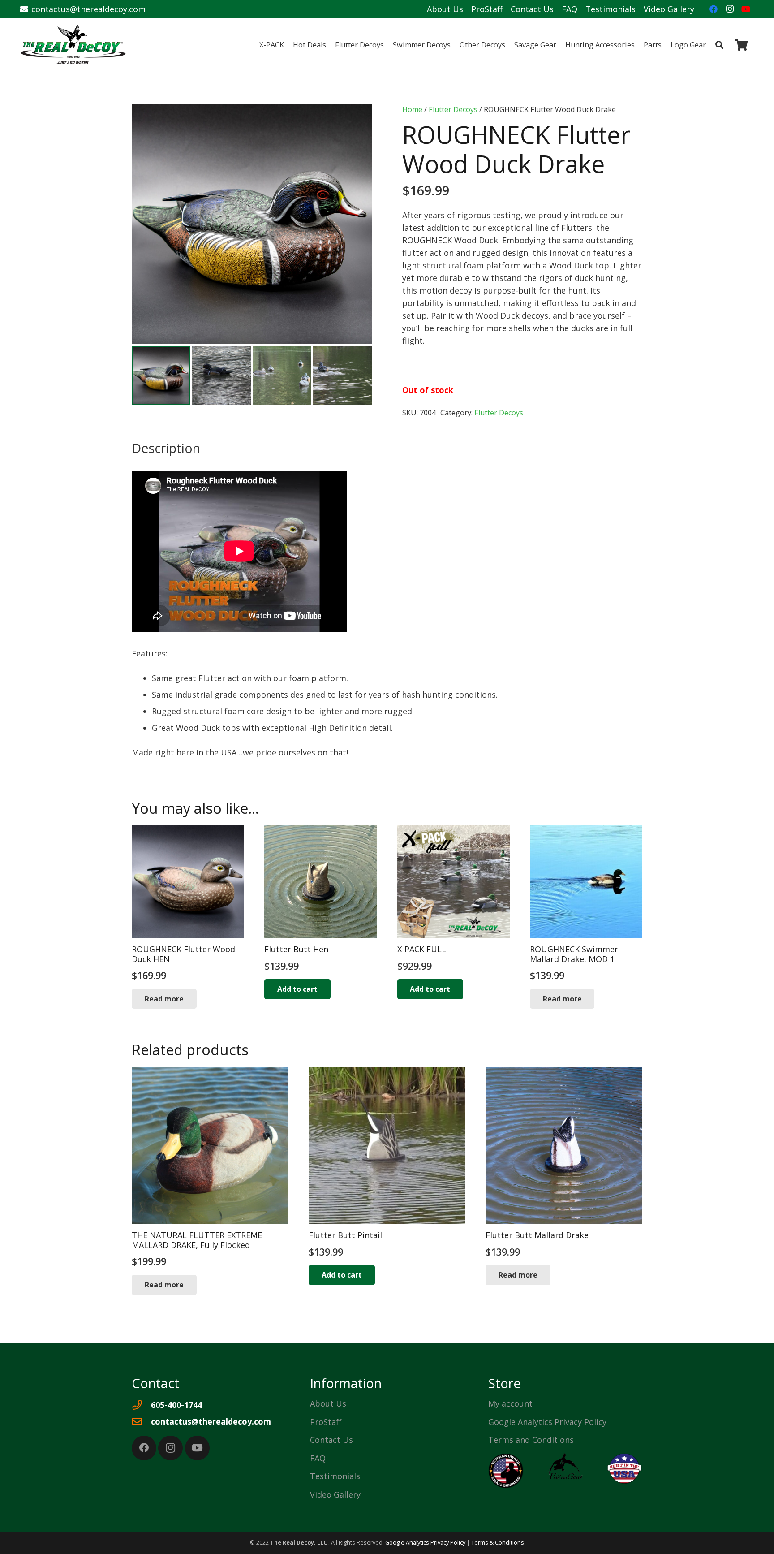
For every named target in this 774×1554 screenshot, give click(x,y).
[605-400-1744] (141, 1405)
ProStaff (487, 9)
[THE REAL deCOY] (73, 44)
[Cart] (741, 45)
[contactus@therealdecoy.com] (141, 1422)
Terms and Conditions (531, 1439)
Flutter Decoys (453, 109)
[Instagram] (730, 9)
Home (412, 109)
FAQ (569, 9)
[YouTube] (746, 9)
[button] (712, 44)
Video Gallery (669, 9)
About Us (445, 9)
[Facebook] (713, 9)
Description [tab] (166, 448)
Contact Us (532, 9)
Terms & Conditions (497, 1542)
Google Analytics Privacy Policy (547, 1421)
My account (510, 1403)
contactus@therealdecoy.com (211, 1421)
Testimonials (610, 9)
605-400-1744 (176, 1404)
